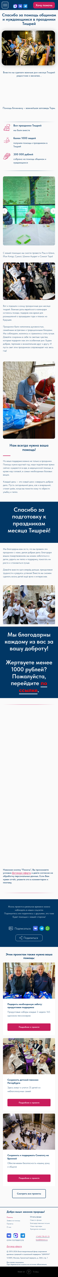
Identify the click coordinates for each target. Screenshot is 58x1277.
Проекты (10, 1224)
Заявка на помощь (13, 1221)
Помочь (10, 1217)
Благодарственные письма (40, 1223)
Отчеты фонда (35, 1217)
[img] (20, 6)
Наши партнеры (36, 1226)
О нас (9, 1227)
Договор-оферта (14, 1246)
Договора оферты (21, 872)
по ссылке (33, 687)
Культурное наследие (38, 1229)
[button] (29, 938)
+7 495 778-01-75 (43, 1236)
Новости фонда (35, 1220)
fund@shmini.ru (42, 1240)
